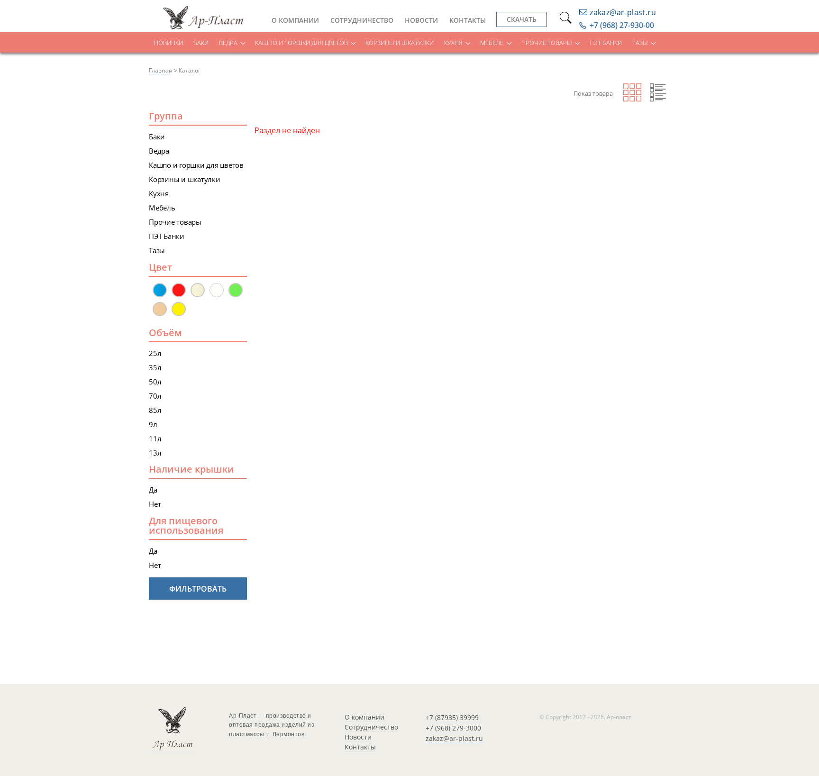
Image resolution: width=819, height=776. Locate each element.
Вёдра (228, 42)
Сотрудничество (361, 20)
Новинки (168, 42)
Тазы (640, 42)
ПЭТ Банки (606, 42)
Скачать (522, 19)
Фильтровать (198, 589)
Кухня (453, 42)
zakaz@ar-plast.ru (454, 738)
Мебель (492, 42)
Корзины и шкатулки (399, 42)
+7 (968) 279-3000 (453, 727)
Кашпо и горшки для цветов (301, 42)
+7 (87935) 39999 (452, 717)
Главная (160, 70)
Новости (421, 20)
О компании (295, 20)
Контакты (467, 20)
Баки (201, 42)
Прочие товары (546, 42)
